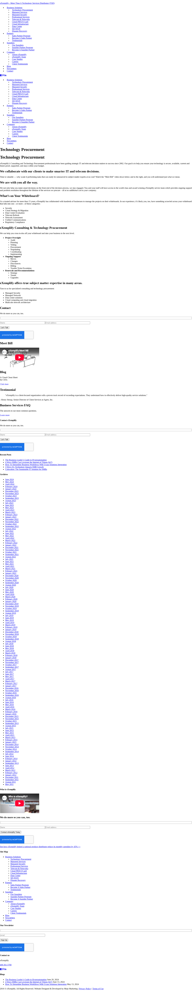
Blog (7, 915)
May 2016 (9, 705)
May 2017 (9, 676)
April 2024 (9, 484)
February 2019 (11, 627)
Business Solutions (13, 857)
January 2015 (10, 742)
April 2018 (9, 651)
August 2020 (10, 585)
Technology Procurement (20, 859)
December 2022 (11, 519)
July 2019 (9, 615)
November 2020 (12, 578)
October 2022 (11, 524)
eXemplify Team (17, 906)
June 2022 (9, 533)
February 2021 (11, 571)
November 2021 (12, 550)
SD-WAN (14, 878)
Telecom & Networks (19, 868)
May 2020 (9, 592)
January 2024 (10, 489)
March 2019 (10, 625)
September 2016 (12, 695)
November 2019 (12, 606)
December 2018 (11, 632)
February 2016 (11, 712)
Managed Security (17, 864)
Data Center (15, 875)
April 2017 (9, 679)
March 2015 (10, 737)
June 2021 (9, 561)
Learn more (5, 415)
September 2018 (12, 639)
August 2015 (10, 726)
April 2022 (9, 538)
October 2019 (11, 608)
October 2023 (11, 496)
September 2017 (12, 667)
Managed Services (18, 861)
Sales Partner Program (19, 885)
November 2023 (12, 493)
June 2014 (9, 756)
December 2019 (11, 604)
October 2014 (11, 749)
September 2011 (12, 780)
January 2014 (10, 761)
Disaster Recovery (19, 103)
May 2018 (9, 648)
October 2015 (11, 721)
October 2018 (11, 636)
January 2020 (10, 601)
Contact (10, 143)
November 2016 (12, 690)
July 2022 (9, 531)
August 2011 (10, 782)
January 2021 (10, 573)
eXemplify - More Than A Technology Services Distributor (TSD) (27, 3)
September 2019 (12, 611)
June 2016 (9, 702)
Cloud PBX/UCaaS (18, 871)
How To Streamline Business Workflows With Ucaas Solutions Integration (36, 464)
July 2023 (9, 503)
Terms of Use (98, 989)
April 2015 (9, 735)
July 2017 (9, 672)
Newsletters (10, 918)
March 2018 (10, 653)
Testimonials (17, 113)
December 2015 (11, 716)
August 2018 (10, 641)
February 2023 (11, 515)
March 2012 (10, 770)
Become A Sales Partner (20, 887)
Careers (13, 911)
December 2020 (11, 576)
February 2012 (11, 773)
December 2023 (11, 491)
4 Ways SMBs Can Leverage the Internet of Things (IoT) (28, 462)
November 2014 (12, 747)
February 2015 (11, 740)
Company (9, 901)
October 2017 (11, 665)
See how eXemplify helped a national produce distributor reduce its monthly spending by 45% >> (40, 847)
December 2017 (11, 660)
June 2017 (9, 674)
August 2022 (10, 529)
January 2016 (10, 714)
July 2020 (9, 587)
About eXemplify (17, 904)
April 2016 (9, 707)
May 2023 (9, 507)
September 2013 (12, 763)
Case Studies (15, 908)
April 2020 (9, 594)
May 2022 (9, 536)
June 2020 (9, 590)
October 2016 (11, 693)
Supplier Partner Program (20, 897)
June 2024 (9, 479)
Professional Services (19, 866)
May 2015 (9, 733)
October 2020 (11, 580)
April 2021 (9, 566)
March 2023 (10, 512)
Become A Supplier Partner (23, 122)
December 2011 (11, 777)
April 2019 (9, 622)
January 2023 (10, 517)
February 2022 (11, 543)
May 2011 (9, 784)
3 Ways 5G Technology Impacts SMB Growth (24, 467)
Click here (4, 384)
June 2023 (9, 505)
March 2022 (10, 540)
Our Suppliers (16, 894)
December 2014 (11, 744)
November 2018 (12, 634)
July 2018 (9, 644)
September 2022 (12, 526)
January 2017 (10, 686)
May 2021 (9, 564)
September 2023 (12, 498)
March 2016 (10, 709)
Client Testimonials (20, 136)
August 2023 (10, 500)
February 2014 (11, 758)
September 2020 (12, 583)
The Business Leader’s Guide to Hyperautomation (26, 460)
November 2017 (12, 662)
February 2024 (11, 486)
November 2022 (12, 522)
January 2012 (10, 775)
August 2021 (10, 557)
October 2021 (11, 552)
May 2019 (9, 620)
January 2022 (10, 545)
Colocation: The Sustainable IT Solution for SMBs (26, 469)
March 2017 (10, 681)
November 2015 (12, 719)
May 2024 (9, 482)
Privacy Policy (85, 989)
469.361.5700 (5, 965)
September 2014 (12, 751)
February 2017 (11, 683)
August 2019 (10, 613)
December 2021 (11, 547)
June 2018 (9, 646)
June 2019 (9, 618)
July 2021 (9, 559)
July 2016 (9, 700)
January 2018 (10, 658)
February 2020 (11, 599)
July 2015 (9, 728)
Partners (10, 106)
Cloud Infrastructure (18, 873)
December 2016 (11, 688)
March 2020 (10, 597)
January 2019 (10, 629)
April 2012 (9, 768)
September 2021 (12, 554)
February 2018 (11, 655)
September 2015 (12, 723)
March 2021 (10, 568)
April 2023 (9, 510)
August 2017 (10, 669)
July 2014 (9, 754)
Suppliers (9, 892)
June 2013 (9, 765)
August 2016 (10, 697)
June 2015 (9, 730)
